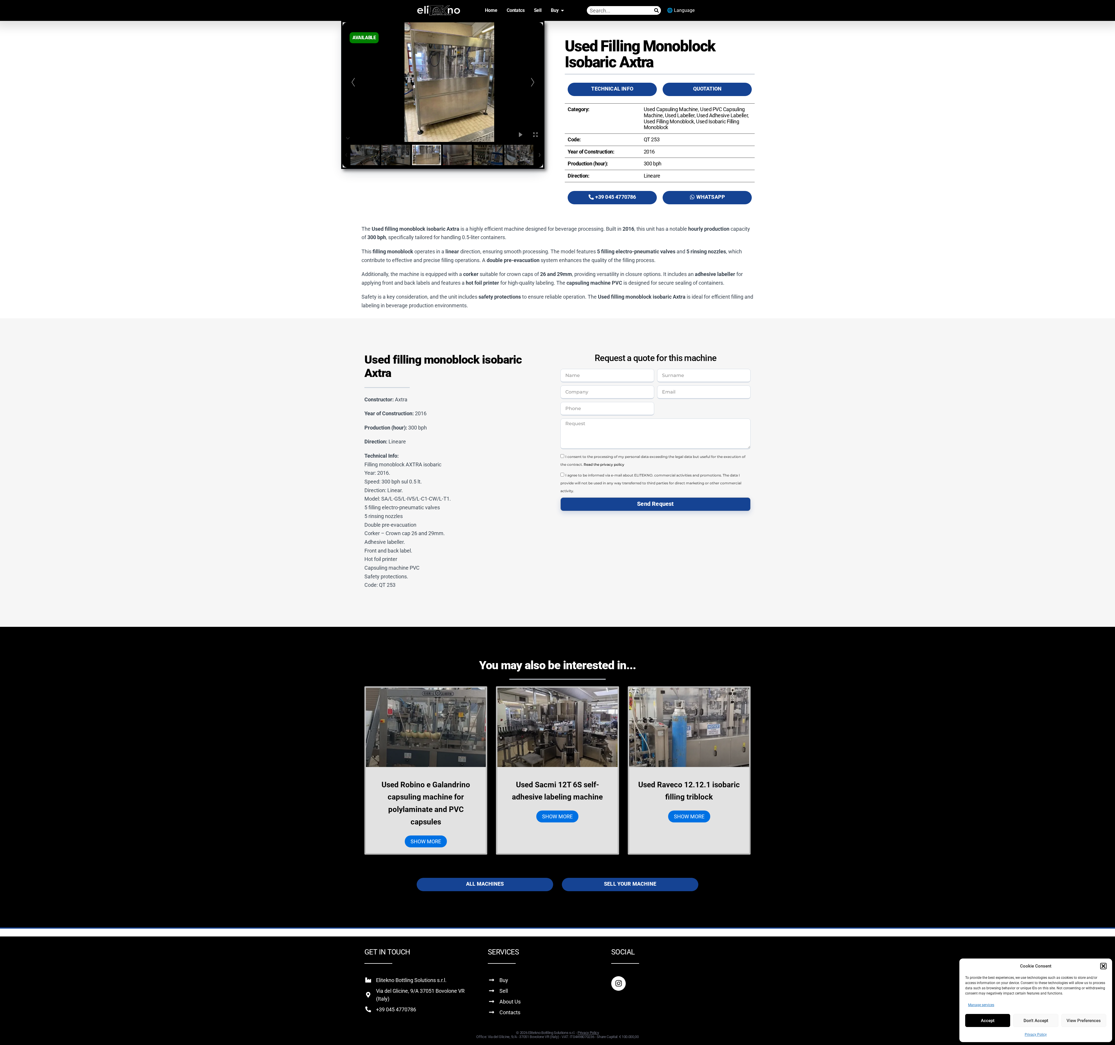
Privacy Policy (1036, 1035)
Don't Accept (1036, 1020)
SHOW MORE (426, 841)
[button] (1103, 966)
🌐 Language (681, 10)
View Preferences (1084, 1020)
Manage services (981, 1005)
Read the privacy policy (604, 464)
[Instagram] (618, 983)
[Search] (656, 10)
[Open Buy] (562, 10)
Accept (987, 1020)
